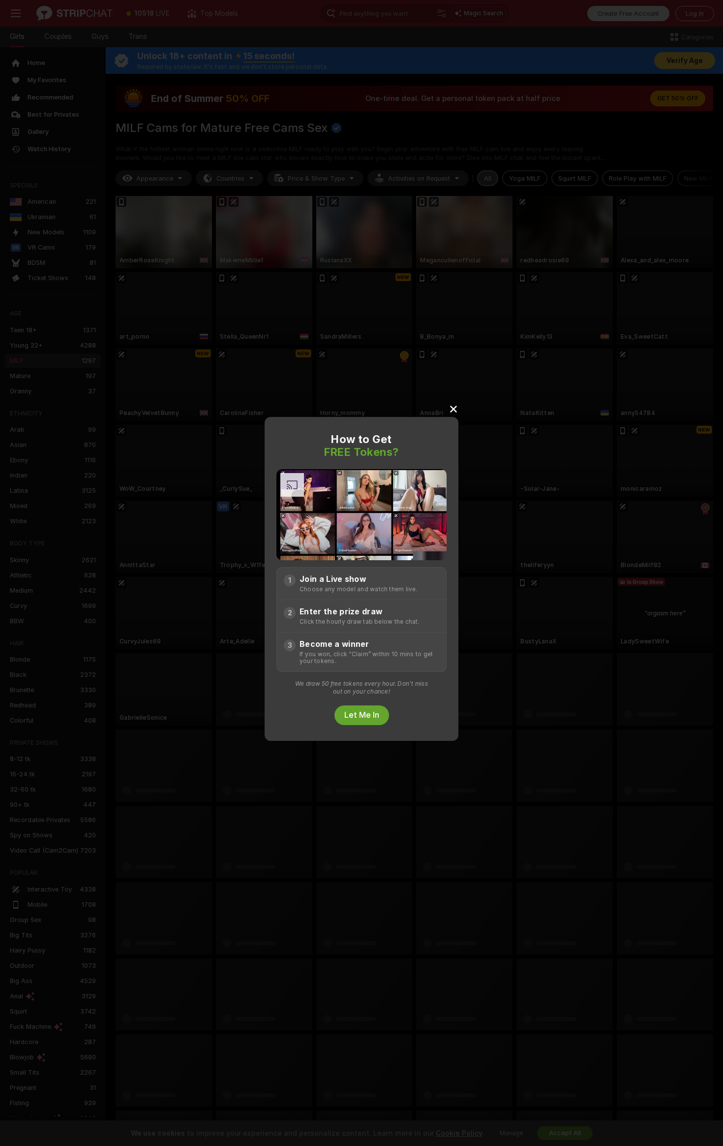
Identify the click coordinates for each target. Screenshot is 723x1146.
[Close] (453, 408)
